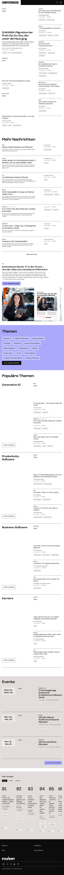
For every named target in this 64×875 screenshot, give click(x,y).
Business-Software (38, 338)
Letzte (4, 780)
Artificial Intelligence (9, 348)
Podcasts (17, 780)
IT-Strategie (6, 343)
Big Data (35, 348)
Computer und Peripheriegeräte (12, 358)
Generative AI (7, 338)
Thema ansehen (8, 445)
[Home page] (10, 2)
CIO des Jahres (7, 353)
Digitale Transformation (22, 338)
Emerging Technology (32, 358)
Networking (17, 343)
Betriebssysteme (24, 348)
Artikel (11, 780)
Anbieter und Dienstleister (32, 343)
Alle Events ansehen (53, 763)
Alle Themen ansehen (11, 363)
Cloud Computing (29, 353)
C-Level (18, 353)
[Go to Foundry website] (8, 858)
